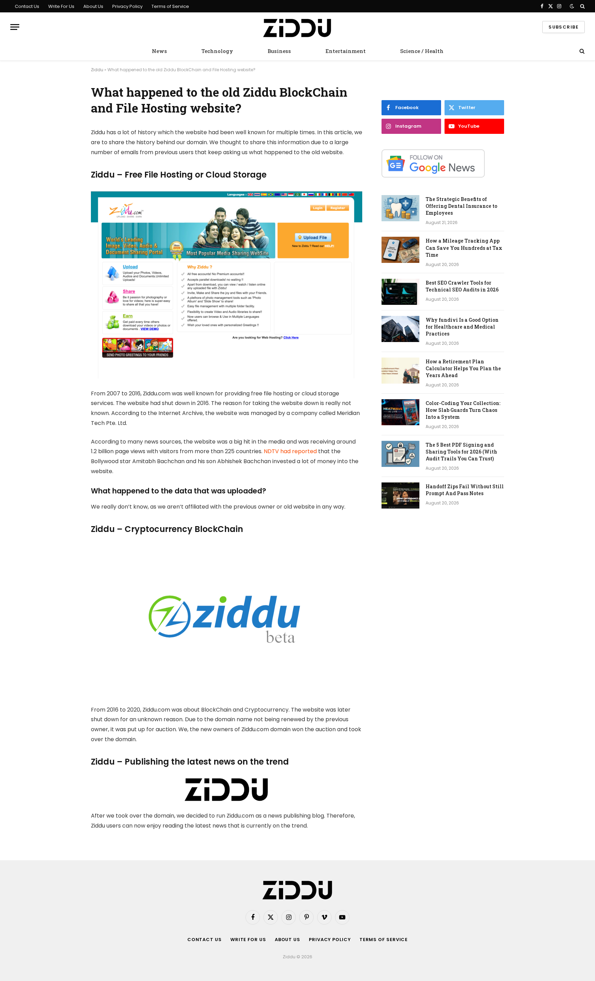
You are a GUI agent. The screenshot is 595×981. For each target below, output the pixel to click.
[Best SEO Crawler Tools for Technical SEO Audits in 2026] (400, 292)
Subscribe (563, 27)
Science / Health (421, 50)
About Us (93, 6)
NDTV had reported (290, 451)
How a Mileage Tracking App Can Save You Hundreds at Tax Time (464, 247)
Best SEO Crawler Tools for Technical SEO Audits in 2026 (462, 286)
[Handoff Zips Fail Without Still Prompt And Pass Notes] (400, 495)
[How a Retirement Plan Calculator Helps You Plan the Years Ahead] (400, 371)
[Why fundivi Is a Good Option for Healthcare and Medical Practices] (400, 329)
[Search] (582, 6)
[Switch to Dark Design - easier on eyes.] (572, 6)
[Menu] (14, 27)
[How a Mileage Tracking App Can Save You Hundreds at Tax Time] (400, 250)
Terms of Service (170, 6)
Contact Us (27, 6)
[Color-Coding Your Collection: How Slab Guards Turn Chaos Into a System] (400, 412)
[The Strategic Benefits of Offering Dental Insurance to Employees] (400, 208)
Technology (217, 50)
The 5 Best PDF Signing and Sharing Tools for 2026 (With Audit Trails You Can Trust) (461, 451)
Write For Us (61, 6)
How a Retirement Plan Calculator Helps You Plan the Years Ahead (463, 368)
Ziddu (97, 70)
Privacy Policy (127, 6)
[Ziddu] (297, 27)
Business (279, 50)
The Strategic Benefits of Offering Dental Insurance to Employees (461, 206)
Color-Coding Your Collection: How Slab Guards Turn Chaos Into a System (463, 410)
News (159, 50)
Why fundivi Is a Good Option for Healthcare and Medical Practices (462, 327)
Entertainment (345, 50)
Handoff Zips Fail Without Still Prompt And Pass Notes (465, 490)
